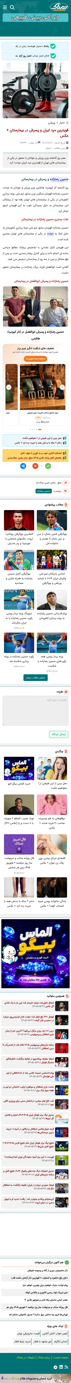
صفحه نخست (60, 1357)
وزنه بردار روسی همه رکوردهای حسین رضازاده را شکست (52, 661)
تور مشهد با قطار (42, 1341)
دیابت (50, 234)
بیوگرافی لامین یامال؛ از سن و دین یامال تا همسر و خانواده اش (52, 538)
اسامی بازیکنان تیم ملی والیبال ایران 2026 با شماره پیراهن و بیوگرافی (52, 578)
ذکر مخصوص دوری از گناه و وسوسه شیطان (48, 1270)
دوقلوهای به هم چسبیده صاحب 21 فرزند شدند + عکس (52, 823)
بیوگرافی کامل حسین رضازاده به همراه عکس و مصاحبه (19, 578)
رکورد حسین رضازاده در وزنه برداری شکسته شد (19, 658)
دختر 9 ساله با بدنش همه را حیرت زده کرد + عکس (38, 442)
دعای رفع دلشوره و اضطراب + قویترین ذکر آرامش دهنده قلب (39, 1278)
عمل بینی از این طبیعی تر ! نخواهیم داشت (42, 438)
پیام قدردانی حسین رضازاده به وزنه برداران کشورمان (52, 615)
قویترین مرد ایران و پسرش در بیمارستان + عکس (37, 133)
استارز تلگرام (60, 1341)
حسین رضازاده (59, 179)
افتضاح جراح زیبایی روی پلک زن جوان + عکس (52, 860)
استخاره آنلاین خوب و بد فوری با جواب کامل (41, 453)
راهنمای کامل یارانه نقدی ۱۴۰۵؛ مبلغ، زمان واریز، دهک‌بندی (35, 457)
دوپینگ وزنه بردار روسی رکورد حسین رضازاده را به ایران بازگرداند (19, 618)
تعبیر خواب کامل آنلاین (54, 1333)
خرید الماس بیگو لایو (19, 784)
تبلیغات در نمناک (26, 1357)
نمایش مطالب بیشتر (35, 677)
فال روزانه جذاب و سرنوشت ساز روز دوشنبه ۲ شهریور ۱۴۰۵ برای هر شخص (19, 863)
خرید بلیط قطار (22, 1341)
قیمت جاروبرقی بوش (28, 1333)
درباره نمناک (43, 1357)
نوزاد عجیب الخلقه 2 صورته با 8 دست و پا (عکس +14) (19, 820)
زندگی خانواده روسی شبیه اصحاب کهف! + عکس (52, 903)
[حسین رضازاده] (35, 306)
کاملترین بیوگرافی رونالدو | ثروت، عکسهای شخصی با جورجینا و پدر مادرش (19, 538)
